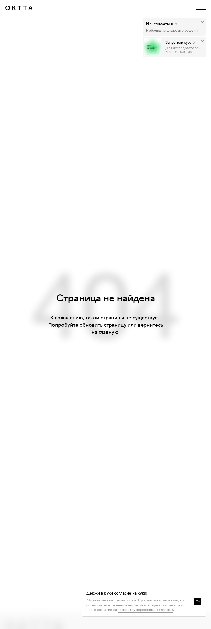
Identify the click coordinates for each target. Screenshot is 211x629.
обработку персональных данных (145, 610)
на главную (105, 332)
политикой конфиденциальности (152, 605)
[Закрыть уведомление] (202, 22)
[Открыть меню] (201, 8)
